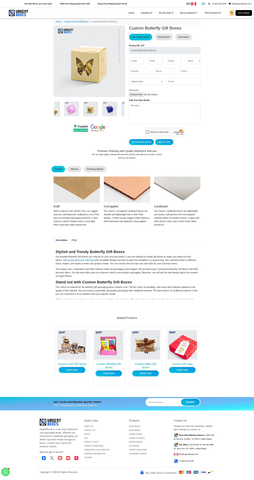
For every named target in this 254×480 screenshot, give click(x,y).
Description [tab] (183, 37)
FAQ (86, 438)
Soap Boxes (134, 430)
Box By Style (165, 13)
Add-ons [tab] (74, 169)
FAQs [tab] (74, 240)
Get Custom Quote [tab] (140, 37)
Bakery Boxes (136, 442)
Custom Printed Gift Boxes (76, 22)
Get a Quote (243, 13)
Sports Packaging (138, 450)
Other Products (212, 13)
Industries (146, 13)
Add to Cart (164, 142)
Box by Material (187, 13)
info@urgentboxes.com (241, 4)
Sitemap (88, 458)
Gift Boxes (134, 446)
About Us (88, 426)
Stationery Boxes (137, 454)
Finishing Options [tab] (95, 169)
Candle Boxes (135, 434)
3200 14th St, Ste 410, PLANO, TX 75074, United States (194, 437)
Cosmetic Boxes (137, 438)
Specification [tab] (164, 37)
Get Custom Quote (141, 142)
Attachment (134, 90)
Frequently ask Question (96, 450)
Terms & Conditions (93, 446)
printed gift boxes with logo (80, 260)
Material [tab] (58, 169)
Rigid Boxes (134, 426)
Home (131, 13)
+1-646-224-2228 (218, 4)
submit (190, 402)
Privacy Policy (91, 442)
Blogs (87, 434)
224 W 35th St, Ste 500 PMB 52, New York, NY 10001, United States (193, 447)
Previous (51, 108)
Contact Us (89, 430)
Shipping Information (94, 454)
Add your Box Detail (139, 100)
